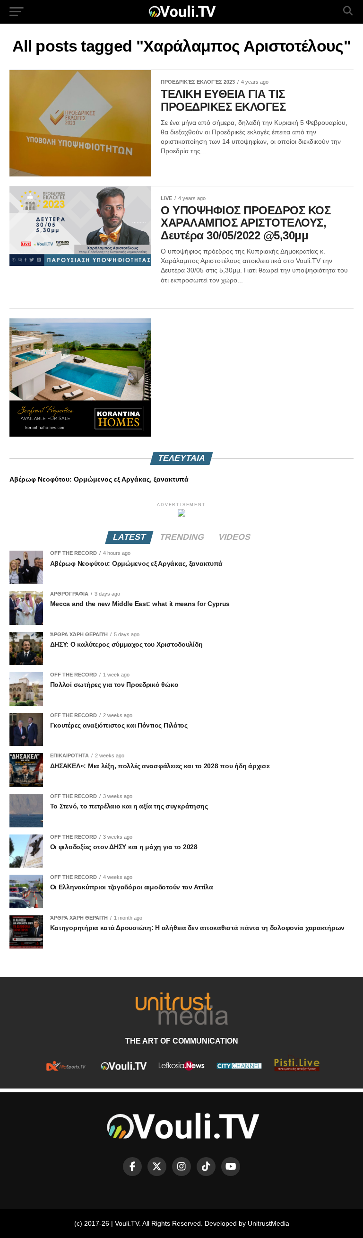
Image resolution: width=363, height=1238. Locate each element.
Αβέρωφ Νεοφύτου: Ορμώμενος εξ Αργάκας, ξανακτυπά (99, 479)
